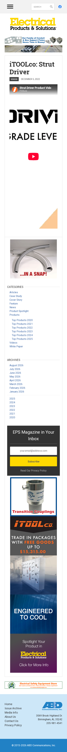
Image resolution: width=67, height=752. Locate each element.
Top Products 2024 (22, 335)
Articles (14, 292)
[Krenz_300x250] (33, 614)
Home (8, 704)
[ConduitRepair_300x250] (33, 259)
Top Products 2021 (22, 323)
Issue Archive (13, 708)
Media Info (11, 712)
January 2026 (17, 391)
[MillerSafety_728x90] (33, 685)
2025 (12, 398)
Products (14, 314)
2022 (12, 409)
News (13, 307)
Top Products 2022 (22, 327)
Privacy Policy (13, 725)
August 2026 (16, 365)
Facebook (60, 6)
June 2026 (15, 372)
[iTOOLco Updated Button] (33, 535)
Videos (14, 79)
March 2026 (16, 384)
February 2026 (17, 387)
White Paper (16, 346)
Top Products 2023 (22, 331)
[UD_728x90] (33, 49)
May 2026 (15, 376)
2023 (12, 406)
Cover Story (16, 299)
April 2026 (15, 380)
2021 (12, 413)
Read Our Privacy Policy (33, 470)
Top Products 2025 (22, 338)
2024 (12, 402)
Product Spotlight (19, 311)
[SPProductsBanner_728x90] (33, 40)
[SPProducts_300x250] (33, 496)
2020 (12, 417)
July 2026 (15, 369)
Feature (14, 303)
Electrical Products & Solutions (33, 24)
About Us (10, 716)
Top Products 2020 (22, 320)
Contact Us (11, 721)
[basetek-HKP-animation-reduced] (33, 575)
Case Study (16, 296)
